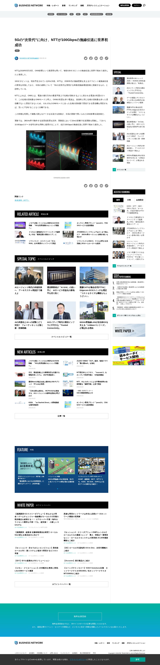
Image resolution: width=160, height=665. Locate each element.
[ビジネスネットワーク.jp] (29, 5)
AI (71, 14)
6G (78, 14)
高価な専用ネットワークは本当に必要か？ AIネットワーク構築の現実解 (130, 293)
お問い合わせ (54, 653)
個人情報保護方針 (85, 653)
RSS (94, 653)
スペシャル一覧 (121, 169)
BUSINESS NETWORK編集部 (29, 58)
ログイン (137, 5)
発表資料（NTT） (22, 200)
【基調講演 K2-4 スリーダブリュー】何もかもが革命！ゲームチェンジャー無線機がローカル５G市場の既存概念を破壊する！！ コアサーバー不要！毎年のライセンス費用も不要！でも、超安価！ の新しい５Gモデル (130, 300)
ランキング (73, 5)
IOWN (51, 14)
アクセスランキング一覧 (124, 266)
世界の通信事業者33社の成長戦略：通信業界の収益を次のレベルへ (130, 283)
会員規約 (74, 653)
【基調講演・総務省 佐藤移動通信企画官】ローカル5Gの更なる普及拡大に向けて (130, 308)
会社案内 (31, 653)
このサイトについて (20, 653)
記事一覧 (61, 416)
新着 (64, 5)
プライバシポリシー (78, 659)
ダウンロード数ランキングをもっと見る (129, 315)
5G (17, 50)
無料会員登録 (124, 5)
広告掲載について (42, 653)
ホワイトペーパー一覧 (61, 584)
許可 (138, 659)
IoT (85, 14)
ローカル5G (62, 14)
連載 (82, 5)
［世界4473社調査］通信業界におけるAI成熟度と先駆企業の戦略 (130, 288)
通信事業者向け (96, 14)
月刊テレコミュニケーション (98, 5)
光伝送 (109, 14)
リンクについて (65, 653)
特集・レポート (53, 5)
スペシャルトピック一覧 (61, 337)
